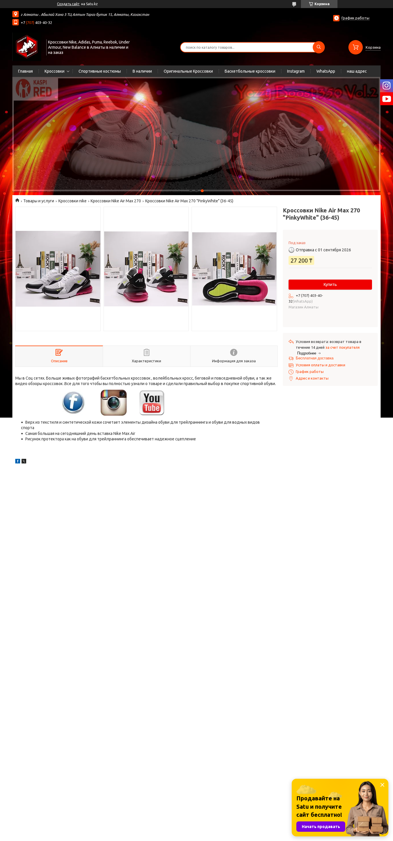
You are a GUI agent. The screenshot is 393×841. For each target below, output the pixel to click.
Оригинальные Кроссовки (188, 71)
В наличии (142, 71)
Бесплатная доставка (314, 358)
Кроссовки (54, 71)
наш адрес (357, 71)
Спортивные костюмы (100, 71)
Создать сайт (68, 4)
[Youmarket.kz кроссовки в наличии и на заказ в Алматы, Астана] (26, 46)
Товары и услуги (38, 201)
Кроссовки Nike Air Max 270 (116, 201)
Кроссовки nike (72, 201)
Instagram (296, 71)
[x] (24, 462)
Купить (330, 284)
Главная (25, 71)
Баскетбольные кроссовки (250, 71)
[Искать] (319, 47)
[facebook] (17, 462)
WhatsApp (325, 71)
